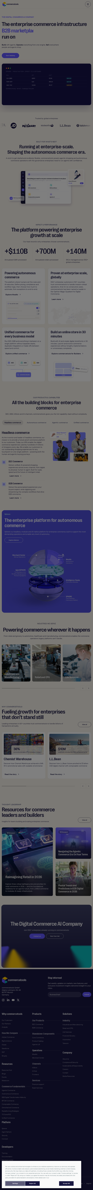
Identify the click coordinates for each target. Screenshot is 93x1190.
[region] (41, 1174)
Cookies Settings (15, 1183)
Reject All (32, 1183)
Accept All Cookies (66, 1183)
